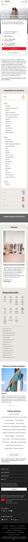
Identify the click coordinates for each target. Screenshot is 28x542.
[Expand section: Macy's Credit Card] (14, 472)
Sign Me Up (14, 489)
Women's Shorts (9, 448)
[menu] (2, 1)
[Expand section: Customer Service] (14, 469)
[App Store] (5, 519)
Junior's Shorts (23, 417)
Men (4, 192)
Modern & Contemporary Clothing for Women (14, 432)
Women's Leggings (9, 435)
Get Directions (14, 48)
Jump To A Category (13, 52)
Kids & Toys (6, 205)
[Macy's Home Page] (6, 2)
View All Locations (14, 454)
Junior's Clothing (19, 420)
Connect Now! (7, 281)
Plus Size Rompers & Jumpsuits (18, 426)
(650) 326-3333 (8, 36)
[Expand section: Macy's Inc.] (14, 479)
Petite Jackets (6, 439)
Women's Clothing (18, 448)
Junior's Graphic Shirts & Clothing (9, 417)
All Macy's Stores (9, 458)
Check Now (16, 502)
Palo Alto (23, 458)
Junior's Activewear (14, 414)
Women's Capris (10, 445)
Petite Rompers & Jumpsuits (18, 439)
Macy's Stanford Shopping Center (9, 460)
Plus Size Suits (5, 426)
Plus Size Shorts (20, 423)
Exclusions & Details (9, 502)
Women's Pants (19, 445)
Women (5, 96)
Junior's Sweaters (9, 420)
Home (4, 199)
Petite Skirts (13, 442)
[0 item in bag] (26, 1)
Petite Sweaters (22, 442)
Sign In (22, 1)
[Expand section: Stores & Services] (14, 476)
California (17, 458)
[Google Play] (14, 519)
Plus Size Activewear (9, 423)
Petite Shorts (5, 442)
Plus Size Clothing (21, 429)
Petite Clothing (19, 435)
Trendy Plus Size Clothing (8, 429)
